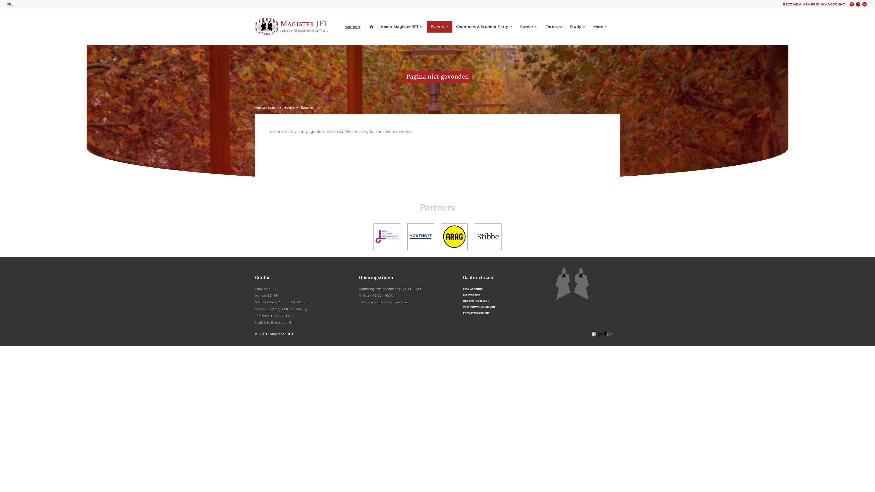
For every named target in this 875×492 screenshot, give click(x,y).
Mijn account (473, 289)
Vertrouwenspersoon (479, 306)
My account (833, 4)
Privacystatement (476, 313)
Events (307, 107)
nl (10, 4)
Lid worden (471, 295)
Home (289, 107)
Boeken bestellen (476, 301)
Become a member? (801, 4)
